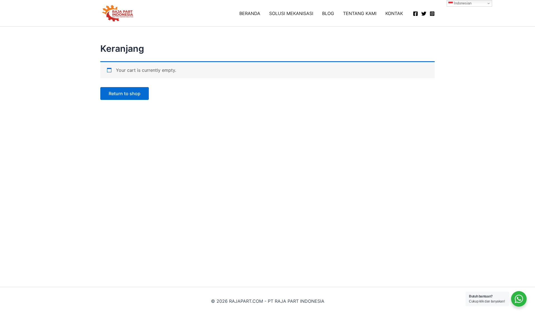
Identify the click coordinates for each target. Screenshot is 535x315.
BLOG (328, 13)
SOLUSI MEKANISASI (291, 13)
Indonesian (462, 3)
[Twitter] (423, 13)
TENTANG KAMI (359, 13)
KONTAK (394, 13)
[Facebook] (415, 13)
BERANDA (249, 13)
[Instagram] (432, 13)
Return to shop (124, 93)
